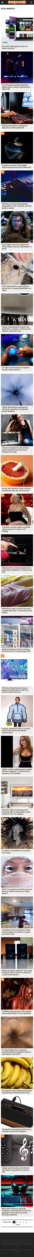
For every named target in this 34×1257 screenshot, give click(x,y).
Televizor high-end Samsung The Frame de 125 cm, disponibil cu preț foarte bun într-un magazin (16, 812)
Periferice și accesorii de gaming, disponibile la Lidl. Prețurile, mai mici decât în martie (17, 206)
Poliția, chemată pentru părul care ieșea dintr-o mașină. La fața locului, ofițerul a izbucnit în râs (16, 329)
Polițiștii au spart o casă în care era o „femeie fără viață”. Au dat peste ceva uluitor (17, 611)
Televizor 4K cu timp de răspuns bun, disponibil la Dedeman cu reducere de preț (17, 570)
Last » (18, 1224)
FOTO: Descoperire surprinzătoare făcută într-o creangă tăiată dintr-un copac (16, 288)
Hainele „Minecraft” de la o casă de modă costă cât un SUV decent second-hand (16, 731)
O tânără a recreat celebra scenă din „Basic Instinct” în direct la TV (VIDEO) (16, 529)
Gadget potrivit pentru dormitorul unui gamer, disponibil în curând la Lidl (15, 1170)
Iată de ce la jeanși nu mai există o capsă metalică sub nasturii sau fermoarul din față (15, 450)
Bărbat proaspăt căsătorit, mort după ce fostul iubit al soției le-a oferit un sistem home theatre (17, 973)
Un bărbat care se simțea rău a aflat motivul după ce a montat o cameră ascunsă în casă (16, 932)
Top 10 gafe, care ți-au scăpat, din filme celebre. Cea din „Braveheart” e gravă (16, 247)
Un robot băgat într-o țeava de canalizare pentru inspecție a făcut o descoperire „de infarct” (16, 1052)
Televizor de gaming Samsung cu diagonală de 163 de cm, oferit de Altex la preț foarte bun (15, 690)
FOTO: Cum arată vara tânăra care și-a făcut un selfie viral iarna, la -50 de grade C (17, 891)
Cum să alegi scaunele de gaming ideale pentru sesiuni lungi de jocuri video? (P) (16, 87)
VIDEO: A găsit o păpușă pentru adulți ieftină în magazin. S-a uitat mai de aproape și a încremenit (17, 771)
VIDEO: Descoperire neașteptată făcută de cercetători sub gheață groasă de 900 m (15, 409)
